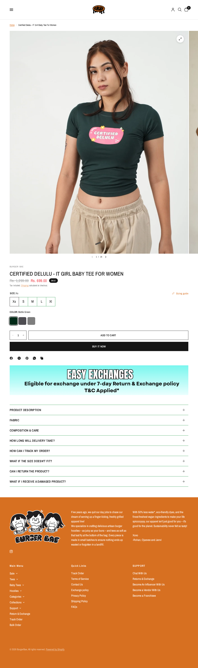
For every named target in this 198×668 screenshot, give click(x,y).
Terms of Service (80, 579)
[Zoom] (180, 39)
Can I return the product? (29, 471)
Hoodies (14, 591)
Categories (15, 597)
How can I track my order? (30, 451)
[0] (185, 9)
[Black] (31, 321)
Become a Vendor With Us (146, 590)
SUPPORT (139, 565)
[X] (20, 358)
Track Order (16, 619)
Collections (15, 602)
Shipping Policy (79, 601)
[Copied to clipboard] (42, 358)
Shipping (24, 285)
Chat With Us (140, 573)
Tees (12, 579)
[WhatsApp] (35, 358)
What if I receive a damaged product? (38, 481)
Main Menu (17, 565)
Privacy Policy (78, 596)
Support (14, 608)
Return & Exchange (20, 614)
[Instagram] (14, 551)
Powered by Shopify (55, 649)
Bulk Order (15, 625)
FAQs (74, 607)
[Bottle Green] (13, 321)
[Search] (180, 9)
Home (12, 25)
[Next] (105, 257)
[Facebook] (12, 358)
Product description (25, 410)
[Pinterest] (28, 358)
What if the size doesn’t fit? (31, 461)
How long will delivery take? (32, 440)
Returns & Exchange (143, 579)
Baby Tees (15, 585)
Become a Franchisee (144, 596)
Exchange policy (80, 590)
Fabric (14, 420)
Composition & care (24, 430)
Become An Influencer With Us (149, 584)
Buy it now (99, 346)
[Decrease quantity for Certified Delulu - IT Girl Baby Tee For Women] (13, 335)
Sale (12, 573)
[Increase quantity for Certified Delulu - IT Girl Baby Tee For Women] (23, 335)
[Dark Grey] (22, 321)
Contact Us (77, 584)
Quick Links (78, 565)
